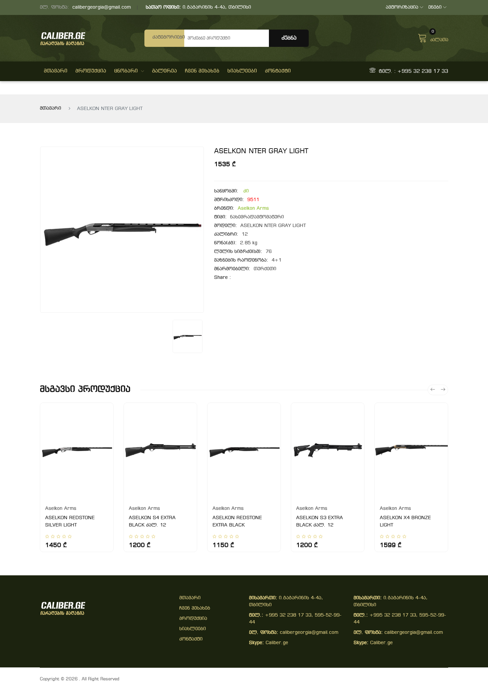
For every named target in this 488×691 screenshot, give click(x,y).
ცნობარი (126, 71)
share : (222, 277)
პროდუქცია (90, 71)
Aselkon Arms (253, 208)
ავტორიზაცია (402, 7)
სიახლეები (242, 71)
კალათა (439, 37)
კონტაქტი (278, 71)
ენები (435, 7)
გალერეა (164, 71)
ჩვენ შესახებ (202, 71)
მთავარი (55, 71)
